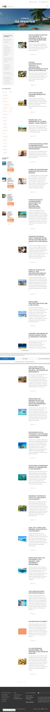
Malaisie (4, 117)
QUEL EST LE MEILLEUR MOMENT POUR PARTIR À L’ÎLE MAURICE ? (38, 529)
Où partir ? (4, 701)
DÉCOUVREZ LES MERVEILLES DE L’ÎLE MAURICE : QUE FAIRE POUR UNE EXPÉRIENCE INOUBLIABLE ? (37, 402)
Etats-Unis (5, 101)
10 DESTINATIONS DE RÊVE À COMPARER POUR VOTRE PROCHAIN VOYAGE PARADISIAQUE (38, 146)
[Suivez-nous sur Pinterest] (44, 709)
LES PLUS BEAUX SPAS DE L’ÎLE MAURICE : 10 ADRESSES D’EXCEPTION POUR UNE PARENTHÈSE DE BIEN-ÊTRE (38, 38)
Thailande (5, 146)
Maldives (5, 120)
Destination (5, 98)
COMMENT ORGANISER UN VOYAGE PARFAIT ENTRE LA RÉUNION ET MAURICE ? (38, 336)
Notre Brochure (17, 694)
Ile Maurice (5, 108)
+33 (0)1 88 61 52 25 (44, 1)
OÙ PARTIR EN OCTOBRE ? (38, 621)
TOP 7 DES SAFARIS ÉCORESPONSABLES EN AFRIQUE (37, 94)
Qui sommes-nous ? (6, 692)
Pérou (4, 133)
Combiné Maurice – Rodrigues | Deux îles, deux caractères (10, 214)
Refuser (25, 358)
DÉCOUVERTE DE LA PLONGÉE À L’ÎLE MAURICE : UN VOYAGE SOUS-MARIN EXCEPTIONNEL (38, 434)
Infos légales (5, 694)
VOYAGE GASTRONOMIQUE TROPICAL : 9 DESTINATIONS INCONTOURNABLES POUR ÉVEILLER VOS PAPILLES (38, 66)
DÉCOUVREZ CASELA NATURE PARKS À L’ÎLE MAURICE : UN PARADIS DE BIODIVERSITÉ (38, 369)
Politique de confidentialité (19, 361)
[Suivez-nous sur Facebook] (42, 709)
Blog (10, 92)
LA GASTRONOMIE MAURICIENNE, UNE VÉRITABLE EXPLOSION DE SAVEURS (38, 651)
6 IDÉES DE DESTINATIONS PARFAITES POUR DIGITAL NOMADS (38, 171)
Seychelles (5, 136)
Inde (11, 108)
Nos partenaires (5, 697)
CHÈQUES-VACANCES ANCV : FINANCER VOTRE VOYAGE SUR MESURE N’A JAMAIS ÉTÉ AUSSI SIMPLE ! (38, 240)
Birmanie (5, 92)
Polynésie (5, 130)
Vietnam (5, 149)
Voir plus (32, 54)
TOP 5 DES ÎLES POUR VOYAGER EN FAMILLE (36, 592)
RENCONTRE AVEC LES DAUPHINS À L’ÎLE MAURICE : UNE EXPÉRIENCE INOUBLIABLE (37, 561)
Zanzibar (5, 152)
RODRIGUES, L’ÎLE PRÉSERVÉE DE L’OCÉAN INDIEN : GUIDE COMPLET (38, 121)
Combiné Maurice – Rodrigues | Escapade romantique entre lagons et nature (10, 198)
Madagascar (5, 114)
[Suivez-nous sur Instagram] (47, 709)
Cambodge (5, 95)
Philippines (5, 127)
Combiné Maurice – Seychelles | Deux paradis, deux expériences (10, 164)
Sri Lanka (5, 139)
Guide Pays (4, 699)
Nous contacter (34, 1)
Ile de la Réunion (6, 104)
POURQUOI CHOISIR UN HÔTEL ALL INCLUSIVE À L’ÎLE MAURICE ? (37, 497)
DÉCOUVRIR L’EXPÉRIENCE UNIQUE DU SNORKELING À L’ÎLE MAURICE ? (38, 467)
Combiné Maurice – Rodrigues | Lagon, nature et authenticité (10, 181)
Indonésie (5, 111)
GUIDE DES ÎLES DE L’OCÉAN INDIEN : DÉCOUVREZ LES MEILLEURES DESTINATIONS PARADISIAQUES (35, 204)
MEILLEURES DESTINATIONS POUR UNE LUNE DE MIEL (38, 303)
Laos (11, 111)
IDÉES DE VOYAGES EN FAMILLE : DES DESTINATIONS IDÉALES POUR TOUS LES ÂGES (37, 272)
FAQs (15, 692)
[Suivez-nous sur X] (46, 709)
